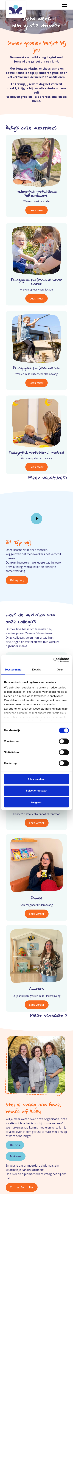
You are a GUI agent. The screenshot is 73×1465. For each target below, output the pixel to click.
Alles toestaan (36, 779)
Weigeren (37, 802)
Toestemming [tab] (13, 669)
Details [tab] (36, 669)
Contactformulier (21, 1187)
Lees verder (36, 823)
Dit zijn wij (17, 580)
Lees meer (36, 210)
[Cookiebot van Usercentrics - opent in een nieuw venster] (53, 659)
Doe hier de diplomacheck (23, 1174)
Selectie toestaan (36, 790)
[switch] (64, 741)
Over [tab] (60, 669)
